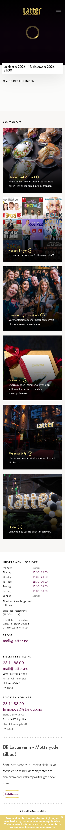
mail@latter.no (15, 640)
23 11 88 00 (13, 662)
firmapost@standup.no (22, 709)
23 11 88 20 (13, 703)
